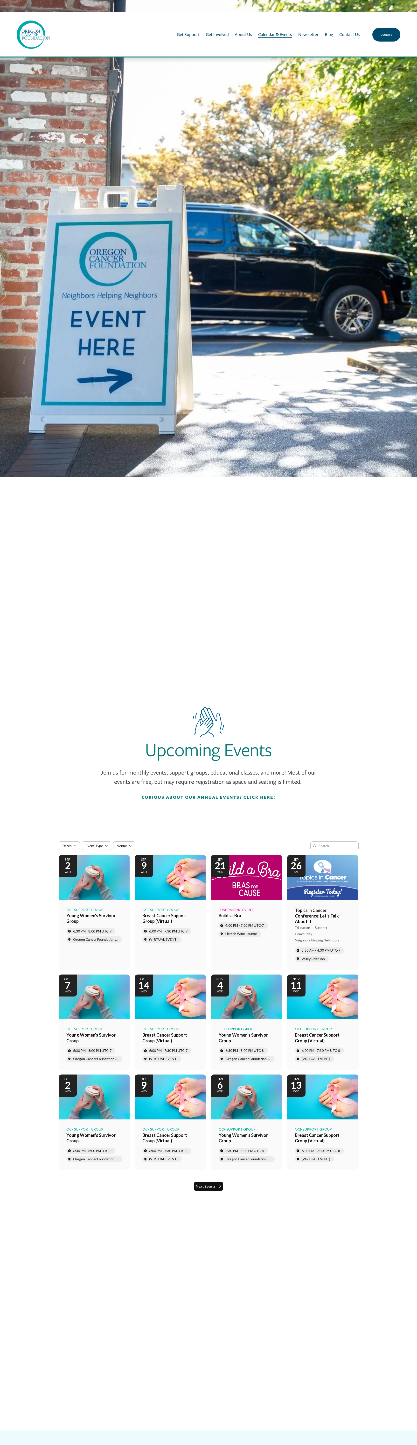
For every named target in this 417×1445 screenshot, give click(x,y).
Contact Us (349, 34)
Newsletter (308, 34)
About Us (243, 34)
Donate (386, 35)
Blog (329, 34)
